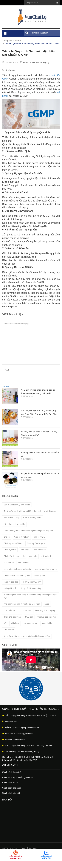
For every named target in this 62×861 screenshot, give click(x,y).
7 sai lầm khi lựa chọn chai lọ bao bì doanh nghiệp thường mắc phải (38, 392)
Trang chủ (7, 40)
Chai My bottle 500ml (13, 543)
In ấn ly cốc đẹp (11, 582)
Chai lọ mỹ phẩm (21, 537)
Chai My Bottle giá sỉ (36, 543)
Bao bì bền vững (11, 518)
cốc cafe (33, 556)
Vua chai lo (47, 623)
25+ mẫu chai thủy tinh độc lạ (17, 505)
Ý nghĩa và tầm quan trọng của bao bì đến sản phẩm (27, 636)
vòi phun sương (30, 623)
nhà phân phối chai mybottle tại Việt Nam (22, 604)
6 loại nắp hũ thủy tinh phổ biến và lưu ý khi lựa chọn (40, 475)
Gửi (7, 370)
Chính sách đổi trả (10, 782)
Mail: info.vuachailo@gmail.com (19, 733)
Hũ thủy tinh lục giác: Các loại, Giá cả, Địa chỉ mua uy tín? (39, 433)
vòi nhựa (15, 623)
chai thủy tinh (40, 550)
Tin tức (18, 40)
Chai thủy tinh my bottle (14, 556)
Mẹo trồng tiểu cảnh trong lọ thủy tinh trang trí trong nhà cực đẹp (30, 596)
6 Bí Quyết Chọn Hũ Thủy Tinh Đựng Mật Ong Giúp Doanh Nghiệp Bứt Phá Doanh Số (39, 412)
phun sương (25, 610)
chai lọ (7, 537)
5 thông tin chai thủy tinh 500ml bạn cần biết (40, 454)
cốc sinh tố (9, 562)
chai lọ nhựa (39, 537)
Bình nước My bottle (32, 518)
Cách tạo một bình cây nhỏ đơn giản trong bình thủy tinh (28, 530)
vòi (5, 623)
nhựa (47, 604)
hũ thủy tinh (39, 575)
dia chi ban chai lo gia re (46, 569)
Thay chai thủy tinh (12, 617)
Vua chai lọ (9, 630)
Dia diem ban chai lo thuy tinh (17, 575)
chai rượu (25, 550)
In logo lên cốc (10, 588)
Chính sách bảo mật (11, 793)
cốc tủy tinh (23, 562)
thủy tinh (29, 617)
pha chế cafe (9, 610)
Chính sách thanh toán (12, 772)
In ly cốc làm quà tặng (31, 588)
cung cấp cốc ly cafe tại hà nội (17, 569)
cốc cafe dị (46, 556)
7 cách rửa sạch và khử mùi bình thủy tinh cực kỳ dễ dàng (30, 511)
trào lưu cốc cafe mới (46, 617)
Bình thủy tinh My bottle (14, 524)
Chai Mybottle (10, 550)
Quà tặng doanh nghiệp (45, 610)
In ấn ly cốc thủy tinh (32, 582)
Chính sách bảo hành (11, 788)
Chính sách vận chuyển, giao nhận (17, 777)
